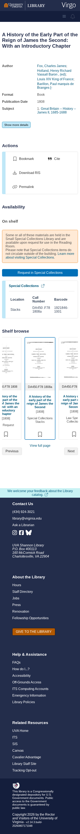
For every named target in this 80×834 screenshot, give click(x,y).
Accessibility (21, 675)
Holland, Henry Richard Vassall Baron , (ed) (54, 72)
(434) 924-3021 (23, 512)
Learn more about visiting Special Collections (40, 255)
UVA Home (20, 730)
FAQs (16, 662)
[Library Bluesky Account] (29, 533)
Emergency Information (29, 695)
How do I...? (21, 669)
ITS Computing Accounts (30, 689)
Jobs (15, 598)
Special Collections (24, 286)
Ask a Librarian (23, 525)
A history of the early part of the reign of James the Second (40, 402)
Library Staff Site (24, 763)
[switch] (23, 159)
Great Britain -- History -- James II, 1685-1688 (56, 110)
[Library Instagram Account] (15, 533)
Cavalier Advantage (26, 757)
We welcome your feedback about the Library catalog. (40, 492)
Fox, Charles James (51, 66)
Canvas (18, 750)
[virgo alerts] (73, 16)
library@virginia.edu (27, 518)
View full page (40, 445)
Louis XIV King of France (55, 79)
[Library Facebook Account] (22, 533)
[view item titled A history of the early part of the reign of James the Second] (40, 359)
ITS (14, 737)
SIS (15, 744)
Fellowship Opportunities (30, 618)
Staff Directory (22, 591)
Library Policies (23, 702)
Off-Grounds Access (26, 682)
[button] (64, 16)
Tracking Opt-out (24, 770)
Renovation (20, 611)
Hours (16, 585)
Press (16, 605)
